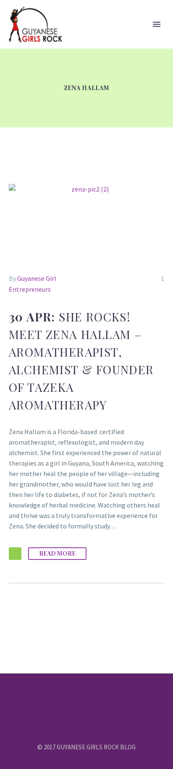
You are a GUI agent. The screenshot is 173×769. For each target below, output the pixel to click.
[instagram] (92, 696)
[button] (15, 553)
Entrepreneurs (30, 289)
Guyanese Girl (36, 278)
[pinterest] (103, 696)
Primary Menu (156, 24)
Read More (57, 553)
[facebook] (70, 696)
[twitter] (81, 696)
